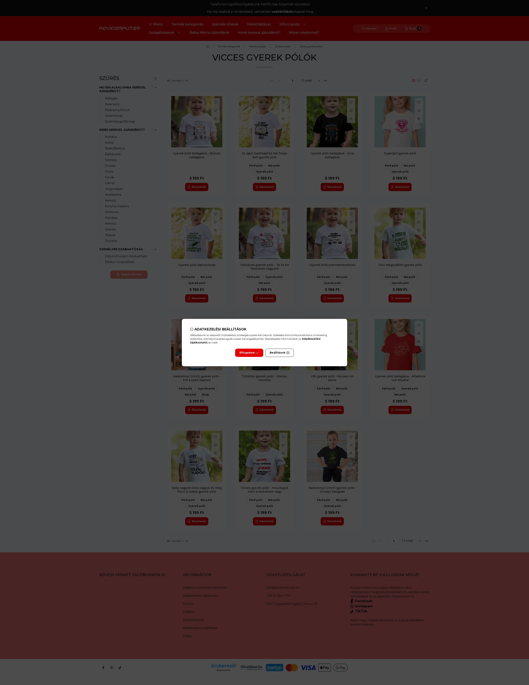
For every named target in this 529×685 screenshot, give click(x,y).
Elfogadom (247, 352)
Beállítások (277, 352)
